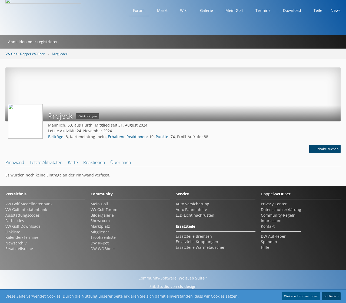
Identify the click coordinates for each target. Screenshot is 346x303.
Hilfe (265, 247)
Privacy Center (274, 203)
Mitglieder (100, 231)
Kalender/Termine (21, 237)
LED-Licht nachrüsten (195, 215)
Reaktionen (94, 162)
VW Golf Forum (104, 209)
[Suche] (68, 42)
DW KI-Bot (100, 243)
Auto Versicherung (192, 203)
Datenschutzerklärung (281, 209)
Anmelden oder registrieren (33, 41)
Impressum (271, 220)
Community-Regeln (278, 215)
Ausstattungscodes (22, 215)
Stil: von (173, 286)
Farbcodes (14, 220)
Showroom (100, 220)
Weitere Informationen (301, 296)
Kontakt (268, 226)
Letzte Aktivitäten (46, 162)
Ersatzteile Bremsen (194, 236)
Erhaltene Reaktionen (127, 136)
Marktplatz (100, 226)
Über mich (120, 162)
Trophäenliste (103, 237)
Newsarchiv (15, 243)
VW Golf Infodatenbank (26, 209)
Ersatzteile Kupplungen (197, 241)
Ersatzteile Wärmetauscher (200, 247)
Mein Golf (99, 203)
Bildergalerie (102, 215)
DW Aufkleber (273, 236)
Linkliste (12, 231)
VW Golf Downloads (23, 226)
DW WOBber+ (103, 248)
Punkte (162, 136)
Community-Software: (173, 278)
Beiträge (55, 136)
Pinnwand (14, 162)
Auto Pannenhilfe (191, 209)
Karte (73, 162)
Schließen (331, 296)
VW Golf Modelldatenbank (28, 203)
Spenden (269, 241)
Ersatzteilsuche (19, 248)
